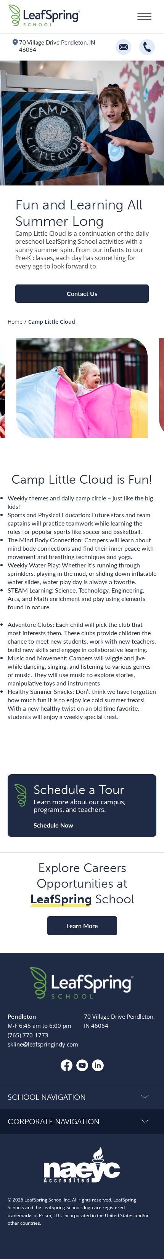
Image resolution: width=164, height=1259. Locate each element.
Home (15, 321)
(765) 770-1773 (28, 1035)
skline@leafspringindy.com (43, 1044)
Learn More (82, 925)
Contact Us (82, 293)
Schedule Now (53, 825)
